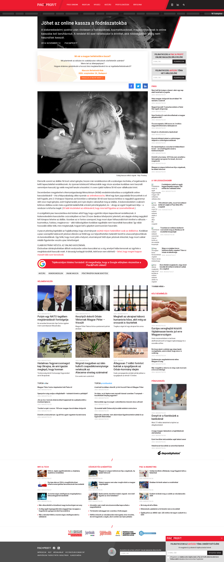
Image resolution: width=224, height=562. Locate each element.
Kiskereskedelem (56, 273)
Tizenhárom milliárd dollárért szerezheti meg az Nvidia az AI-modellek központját (172, 230)
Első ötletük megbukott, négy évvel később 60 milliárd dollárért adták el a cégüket (173, 267)
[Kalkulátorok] (172, 5)
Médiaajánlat (58, 552)
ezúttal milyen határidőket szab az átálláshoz (117, 231)
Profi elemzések (122, 5)
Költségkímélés (159, 294)
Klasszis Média (75, 555)
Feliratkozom (179, 61)
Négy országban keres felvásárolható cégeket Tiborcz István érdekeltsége (174, 250)
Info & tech (43, 467)
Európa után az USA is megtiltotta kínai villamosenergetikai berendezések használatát (66, 483)
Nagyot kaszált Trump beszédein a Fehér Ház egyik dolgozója (167, 108)
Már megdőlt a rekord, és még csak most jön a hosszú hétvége (169, 369)
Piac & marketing (147, 467)
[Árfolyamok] (178, 5)
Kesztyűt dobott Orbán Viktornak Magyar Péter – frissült (90, 319)
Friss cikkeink (72, 5)
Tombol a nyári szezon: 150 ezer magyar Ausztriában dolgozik (61, 408)
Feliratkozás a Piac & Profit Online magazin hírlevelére (140, 550)
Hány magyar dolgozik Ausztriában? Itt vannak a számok (167, 100)
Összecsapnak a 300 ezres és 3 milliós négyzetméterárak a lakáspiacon (166, 125)
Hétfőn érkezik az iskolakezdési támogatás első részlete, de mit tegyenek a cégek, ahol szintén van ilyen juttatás (112, 516)
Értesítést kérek (215, 553)
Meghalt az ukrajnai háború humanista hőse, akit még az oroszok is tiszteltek (130, 319)
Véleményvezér (45, 281)
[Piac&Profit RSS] (59, 548)
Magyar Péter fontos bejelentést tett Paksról (54, 387)
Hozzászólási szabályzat (75, 552)
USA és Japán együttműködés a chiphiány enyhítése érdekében (64, 472)
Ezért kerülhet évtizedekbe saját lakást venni (169, 439)
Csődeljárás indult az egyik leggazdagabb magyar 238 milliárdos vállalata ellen (172, 186)
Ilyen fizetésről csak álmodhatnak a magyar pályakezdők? (168, 116)
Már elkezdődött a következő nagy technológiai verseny (60, 505)
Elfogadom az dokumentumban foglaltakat (194, 558)
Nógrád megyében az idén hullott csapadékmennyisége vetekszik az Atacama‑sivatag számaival (91, 368)
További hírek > (158, 286)
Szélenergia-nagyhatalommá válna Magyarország (165, 360)
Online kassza (72, 273)
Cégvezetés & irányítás (100, 467)
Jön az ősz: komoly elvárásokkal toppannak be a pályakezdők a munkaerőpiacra (61, 401)
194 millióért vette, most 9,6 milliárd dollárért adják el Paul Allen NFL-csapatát (172, 205)
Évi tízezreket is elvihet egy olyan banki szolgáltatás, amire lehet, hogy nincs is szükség (167, 351)
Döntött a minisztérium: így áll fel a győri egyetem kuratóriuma (61, 415)
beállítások (64, 555)
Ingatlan (86, 5)
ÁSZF (49, 552)
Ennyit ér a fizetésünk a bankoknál (165, 132)
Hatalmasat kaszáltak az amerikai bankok (168, 446)
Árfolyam (137, 5)
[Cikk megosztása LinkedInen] (145, 85)
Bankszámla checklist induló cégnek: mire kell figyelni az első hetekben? (117, 495)
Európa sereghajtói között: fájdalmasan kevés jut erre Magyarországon (167, 331)
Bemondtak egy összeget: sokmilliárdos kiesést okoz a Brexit (118, 402)
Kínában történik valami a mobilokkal (164, 482)
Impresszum (41, 552)
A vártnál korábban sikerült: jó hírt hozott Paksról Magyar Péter (119, 387)
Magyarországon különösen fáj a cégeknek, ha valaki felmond (169, 168)
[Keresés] (184, 4)
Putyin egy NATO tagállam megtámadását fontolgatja (53, 318)
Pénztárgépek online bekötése (95, 273)
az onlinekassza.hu (96, 195)
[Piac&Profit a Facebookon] (54, 548)
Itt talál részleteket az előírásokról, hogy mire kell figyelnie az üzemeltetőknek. (99, 208)
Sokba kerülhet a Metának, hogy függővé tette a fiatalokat (168, 472)
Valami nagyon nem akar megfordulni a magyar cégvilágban (117, 483)
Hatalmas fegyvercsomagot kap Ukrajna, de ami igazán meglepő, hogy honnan (53, 366)
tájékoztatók (53, 555)
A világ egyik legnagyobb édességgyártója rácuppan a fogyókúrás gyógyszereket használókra (59, 510)
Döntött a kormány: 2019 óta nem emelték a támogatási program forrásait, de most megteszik (168, 159)
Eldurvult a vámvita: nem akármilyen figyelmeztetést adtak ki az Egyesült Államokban (119, 416)
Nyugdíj (97, 5)
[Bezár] (222, 538)
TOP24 (42, 383)
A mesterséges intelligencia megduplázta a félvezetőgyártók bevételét (64, 495)
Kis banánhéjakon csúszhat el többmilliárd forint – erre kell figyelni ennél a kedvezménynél (168, 149)
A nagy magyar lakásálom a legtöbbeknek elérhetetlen (168, 432)
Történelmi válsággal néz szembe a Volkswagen (108, 511)
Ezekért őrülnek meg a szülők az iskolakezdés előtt (167, 495)
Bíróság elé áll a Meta (149, 505)
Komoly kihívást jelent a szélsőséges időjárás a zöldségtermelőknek (166, 139)
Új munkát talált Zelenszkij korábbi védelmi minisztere (115, 408)
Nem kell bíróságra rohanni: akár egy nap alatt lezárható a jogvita (167, 91)
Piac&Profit (71, 43)
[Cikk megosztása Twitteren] (138, 85)
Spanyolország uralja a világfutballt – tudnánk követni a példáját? (62, 393)
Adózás (108, 5)
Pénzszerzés (158, 381)
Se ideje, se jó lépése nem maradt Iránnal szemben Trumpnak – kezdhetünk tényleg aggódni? (119, 394)
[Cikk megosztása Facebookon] (131, 85)
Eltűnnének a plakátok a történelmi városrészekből (160, 509)
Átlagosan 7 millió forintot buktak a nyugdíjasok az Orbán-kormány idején (129, 366)
